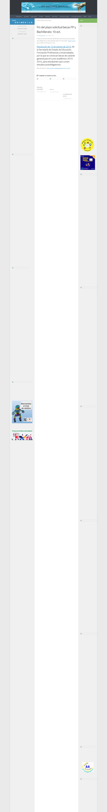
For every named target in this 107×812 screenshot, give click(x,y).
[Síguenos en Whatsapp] (27, 22)
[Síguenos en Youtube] (21, 22)
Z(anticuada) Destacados (44, 20)
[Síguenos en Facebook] (17, 22)
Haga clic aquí (71, 41)
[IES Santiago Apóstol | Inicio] (53, 7)
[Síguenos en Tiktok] (29, 22)
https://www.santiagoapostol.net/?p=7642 (58, 68)
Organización (34, 16)
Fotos (89, 16)
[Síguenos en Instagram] (19, 22)
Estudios (41, 16)
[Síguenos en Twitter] (15, 22)
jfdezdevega (42, 35)
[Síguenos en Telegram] (31, 22)
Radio (85, 16)
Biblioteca (47, 16)
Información (19, 16)
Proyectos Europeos (64, 16)
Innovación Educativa (76, 16)
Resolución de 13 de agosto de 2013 (54, 46)
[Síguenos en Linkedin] (23, 22)
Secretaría (26, 16)
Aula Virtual (55, 16)
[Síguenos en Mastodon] (25, 22)
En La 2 (52, 89)
